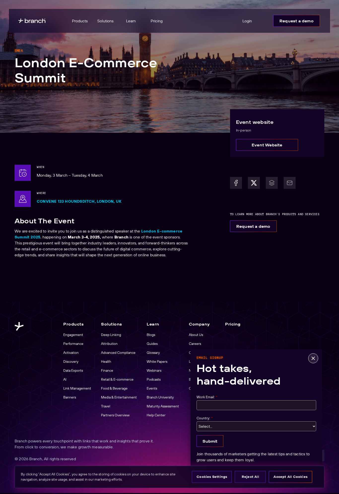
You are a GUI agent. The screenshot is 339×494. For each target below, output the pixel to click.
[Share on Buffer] (272, 183)
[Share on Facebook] (236, 183)
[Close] (313, 358)
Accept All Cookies (290, 477)
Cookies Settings (212, 477)
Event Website (267, 144)
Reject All (250, 477)
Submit (210, 441)
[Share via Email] (290, 183)
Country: (205, 418)
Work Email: (207, 397)
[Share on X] (254, 183)
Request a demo (296, 20)
